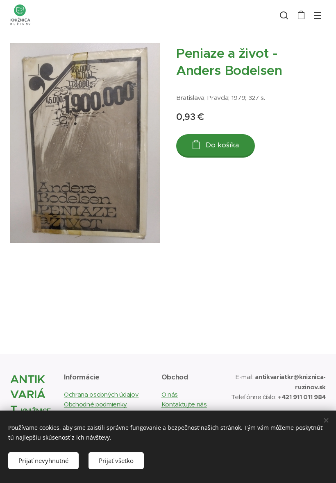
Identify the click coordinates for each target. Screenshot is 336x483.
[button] (284, 15)
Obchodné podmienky (95, 404)
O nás (169, 394)
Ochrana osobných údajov (101, 394)
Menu (317, 15)
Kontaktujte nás (184, 404)
